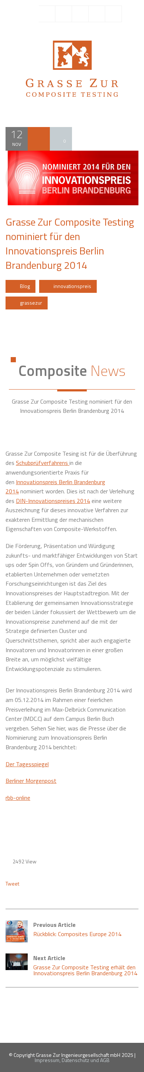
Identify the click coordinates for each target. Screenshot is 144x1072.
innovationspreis (72, 286)
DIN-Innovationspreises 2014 (53, 500)
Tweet (12, 883)
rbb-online (18, 797)
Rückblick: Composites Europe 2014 (77, 929)
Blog (25, 286)
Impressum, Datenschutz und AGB (72, 1060)
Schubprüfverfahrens (42, 462)
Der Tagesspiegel (27, 764)
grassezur (31, 302)
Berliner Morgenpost (31, 780)
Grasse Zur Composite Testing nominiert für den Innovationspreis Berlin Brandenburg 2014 (70, 244)
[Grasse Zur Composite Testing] (72, 68)
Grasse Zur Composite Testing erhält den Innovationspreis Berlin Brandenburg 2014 (85, 965)
